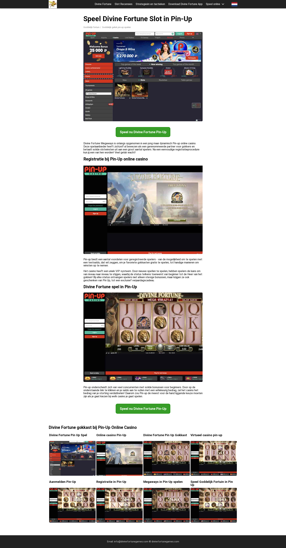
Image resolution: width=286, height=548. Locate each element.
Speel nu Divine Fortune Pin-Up (143, 132)
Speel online (213, 4)
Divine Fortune (103, 4)
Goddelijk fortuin (91, 27)
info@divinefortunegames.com (131, 541)
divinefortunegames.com (165, 541)
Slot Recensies (123, 4)
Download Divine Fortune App (185, 4)
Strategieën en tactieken (150, 4)
